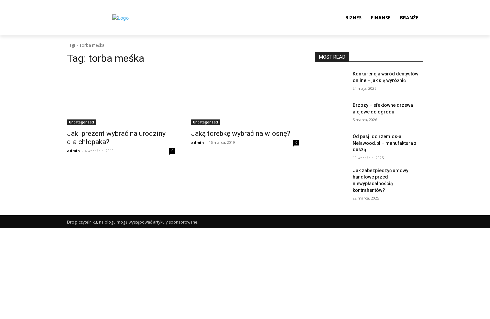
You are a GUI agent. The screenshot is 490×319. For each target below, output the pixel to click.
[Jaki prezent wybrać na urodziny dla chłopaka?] (121, 98)
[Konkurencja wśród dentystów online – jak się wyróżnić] (331, 82)
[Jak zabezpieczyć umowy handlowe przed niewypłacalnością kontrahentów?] (331, 179)
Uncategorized (81, 122)
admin (73, 150)
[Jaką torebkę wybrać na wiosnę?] (245, 98)
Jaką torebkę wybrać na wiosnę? (240, 133)
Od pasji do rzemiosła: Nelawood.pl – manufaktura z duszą (385, 143)
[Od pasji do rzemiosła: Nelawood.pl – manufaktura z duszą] (331, 144)
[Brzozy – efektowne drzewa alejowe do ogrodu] (331, 113)
